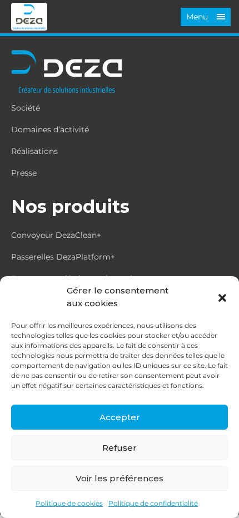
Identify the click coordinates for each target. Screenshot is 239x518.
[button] (222, 297)
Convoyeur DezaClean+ (56, 235)
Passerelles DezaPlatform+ (63, 257)
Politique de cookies (69, 503)
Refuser (119, 447)
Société (25, 108)
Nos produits (70, 206)
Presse (24, 173)
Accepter (119, 417)
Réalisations (34, 151)
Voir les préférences (119, 478)
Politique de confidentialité (153, 503)
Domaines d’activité (50, 129)
